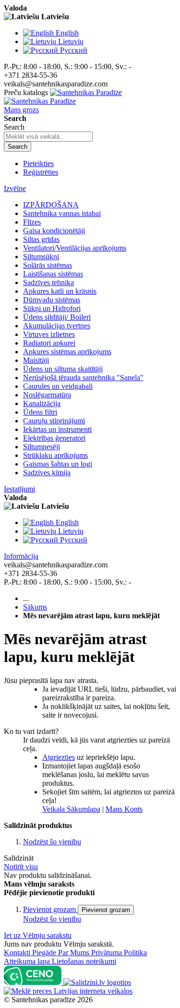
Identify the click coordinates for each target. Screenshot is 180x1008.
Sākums (35, 607)
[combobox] (48, 137)
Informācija (21, 556)
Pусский (73, 50)
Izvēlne (15, 188)
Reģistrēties (40, 172)
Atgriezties (58, 757)
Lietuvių (71, 41)
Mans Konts (124, 809)
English (67, 33)
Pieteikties (38, 163)
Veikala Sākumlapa (71, 809)
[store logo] (63, 96)
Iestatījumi (19, 489)
